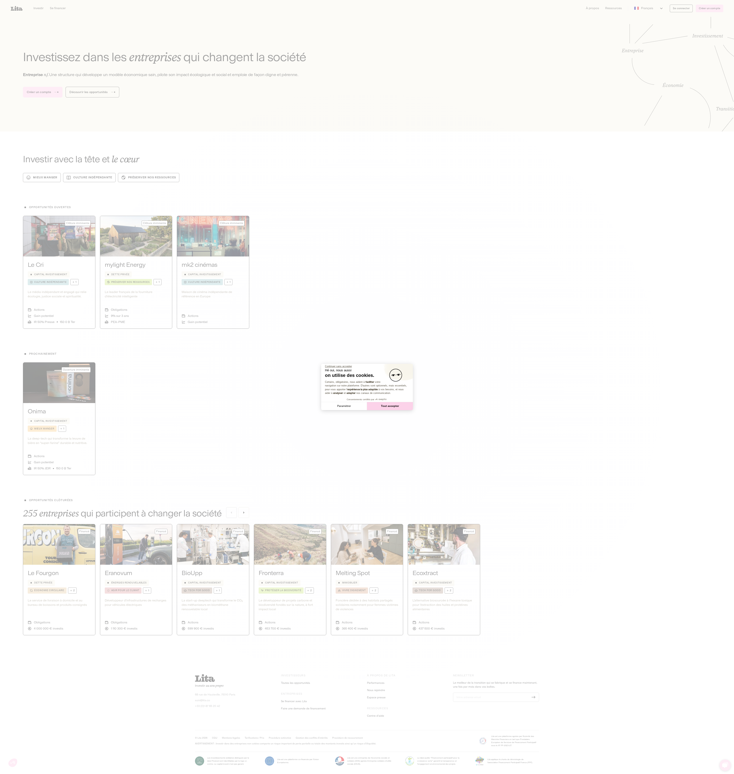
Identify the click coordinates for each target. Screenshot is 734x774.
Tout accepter (390, 405)
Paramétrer (344, 405)
